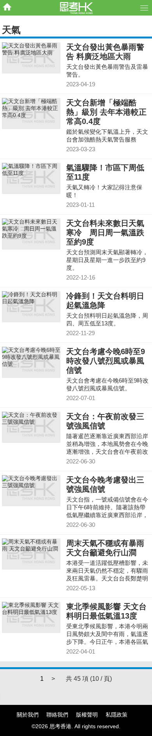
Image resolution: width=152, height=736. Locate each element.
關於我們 (28, 715)
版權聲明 (87, 715)
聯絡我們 (57, 715)
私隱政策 (116, 715)
